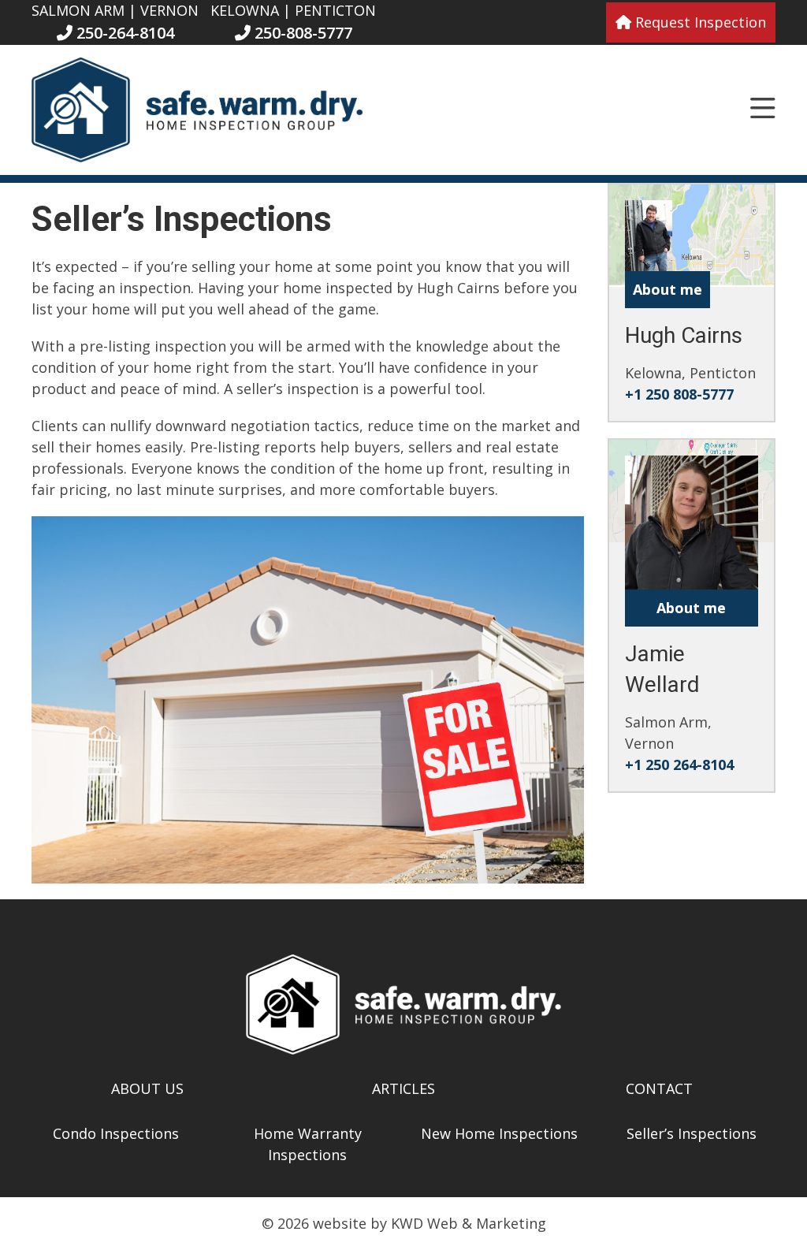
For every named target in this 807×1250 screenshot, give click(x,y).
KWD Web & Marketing (468, 1223)
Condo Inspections (116, 1133)
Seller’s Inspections (692, 1133)
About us (147, 1088)
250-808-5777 (301, 32)
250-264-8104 (123, 32)
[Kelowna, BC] (648, 260)
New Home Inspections (499, 1133)
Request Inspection (698, 22)
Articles (403, 1088)
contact (659, 1088)
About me (667, 289)
